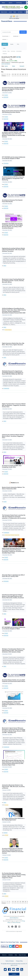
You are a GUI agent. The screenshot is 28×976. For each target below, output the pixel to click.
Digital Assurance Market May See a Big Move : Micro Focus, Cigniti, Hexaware (13, 343)
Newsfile (5, 501)
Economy (6, 896)
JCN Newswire (6, 163)
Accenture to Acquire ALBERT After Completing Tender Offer (12, 466)
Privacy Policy (19, 961)
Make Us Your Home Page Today (10, 942)
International (18, 51)
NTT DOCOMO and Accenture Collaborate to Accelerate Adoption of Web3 (13, 157)
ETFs (18, 44)
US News (20, 12)
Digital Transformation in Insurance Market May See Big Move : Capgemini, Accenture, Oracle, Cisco (14, 405)
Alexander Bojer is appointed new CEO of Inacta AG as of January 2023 (13, 575)
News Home (4, 12)
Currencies (13, 51)
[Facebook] (12, 927)
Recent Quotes (5, 36)
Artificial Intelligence (8, 329)
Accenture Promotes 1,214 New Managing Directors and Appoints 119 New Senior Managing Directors (13, 89)
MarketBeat (5, 832)
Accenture (6, 95)
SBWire (5, 265)
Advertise (11, 954)
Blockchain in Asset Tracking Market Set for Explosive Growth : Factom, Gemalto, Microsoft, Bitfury (13, 280)
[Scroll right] (27, 2)
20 (15, 74)
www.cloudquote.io (14, 917)
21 (17, 74)
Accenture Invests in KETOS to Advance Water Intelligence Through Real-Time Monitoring (13, 178)
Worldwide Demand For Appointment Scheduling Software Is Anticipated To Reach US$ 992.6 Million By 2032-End (12, 372)
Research (22, 66)
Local (10, 12)
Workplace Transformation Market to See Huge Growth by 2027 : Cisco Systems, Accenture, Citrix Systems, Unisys (13, 650)
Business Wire (6, 97)
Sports (10, 2)
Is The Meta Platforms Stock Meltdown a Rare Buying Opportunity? (13, 819)
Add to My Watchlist (5, 64)
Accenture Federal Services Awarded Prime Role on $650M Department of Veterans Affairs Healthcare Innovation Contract (12, 851)
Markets (4, 44)
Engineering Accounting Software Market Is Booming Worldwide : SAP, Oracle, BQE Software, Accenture (13, 250)
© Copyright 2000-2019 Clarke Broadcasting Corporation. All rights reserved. (14, 964)
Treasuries (5, 53)
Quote (6, 66)
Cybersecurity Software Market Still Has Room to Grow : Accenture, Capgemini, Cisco (13, 436)
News (3, 2)
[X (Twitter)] (8, 927)
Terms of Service (9, 961)
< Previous (4, 75)
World (25, 12)
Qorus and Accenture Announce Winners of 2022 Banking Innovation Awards (14, 111)
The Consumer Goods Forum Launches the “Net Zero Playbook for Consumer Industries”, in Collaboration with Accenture (14, 516)
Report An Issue (22, 954)
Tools (4, 48)
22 (20, 74)
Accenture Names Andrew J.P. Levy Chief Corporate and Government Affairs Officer (13, 680)
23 (22, 74)
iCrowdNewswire (6, 388)
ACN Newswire (6, 581)
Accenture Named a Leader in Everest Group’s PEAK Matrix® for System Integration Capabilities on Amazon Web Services (13, 704)
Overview (4, 51)
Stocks (11, 44)
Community (19, 2)
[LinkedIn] (15, 927)
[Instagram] (19, 927)
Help (16, 954)
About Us (4, 954)
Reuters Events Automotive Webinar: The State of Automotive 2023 (13, 488)
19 (12, 74)
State (15, 12)
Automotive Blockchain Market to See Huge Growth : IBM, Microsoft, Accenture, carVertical (13, 786)
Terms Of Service (16, 922)
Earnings (6, 835)
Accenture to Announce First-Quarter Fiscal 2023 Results (12, 200)
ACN (18, 57)
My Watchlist (15, 36)
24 (25, 74)
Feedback (14, 974)
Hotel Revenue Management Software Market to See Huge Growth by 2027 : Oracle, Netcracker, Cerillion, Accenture (13, 596)
